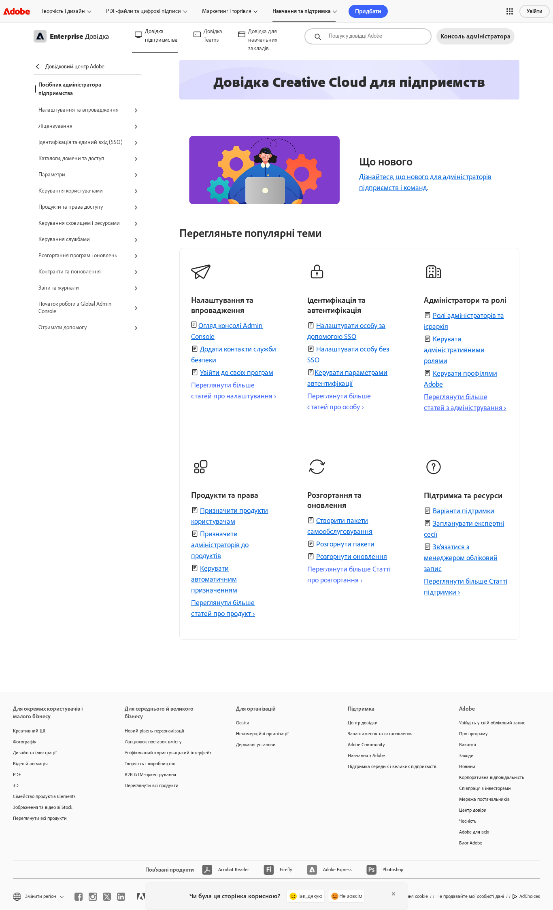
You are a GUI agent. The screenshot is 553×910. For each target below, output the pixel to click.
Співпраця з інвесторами (485, 788)
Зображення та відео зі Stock (42, 807)
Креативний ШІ (29, 731)
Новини (467, 766)
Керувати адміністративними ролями (454, 349)
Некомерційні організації (262, 733)
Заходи (466, 755)
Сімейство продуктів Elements (44, 796)
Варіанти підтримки (463, 510)
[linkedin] (121, 897)
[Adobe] (16, 11)
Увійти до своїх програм (236, 372)
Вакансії (467, 744)
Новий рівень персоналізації (154, 731)
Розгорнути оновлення (351, 556)
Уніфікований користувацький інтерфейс (168, 753)
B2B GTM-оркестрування (150, 774)
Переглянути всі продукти (40, 818)
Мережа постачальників (484, 799)
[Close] (393, 893)
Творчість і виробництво (150, 763)
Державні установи (256, 744)
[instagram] (93, 897)
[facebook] (78, 897)
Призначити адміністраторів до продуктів (220, 544)
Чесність (467, 821)
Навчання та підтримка (301, 11)
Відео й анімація (30, 763)
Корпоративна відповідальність (491, 777)
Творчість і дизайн (63, 11)
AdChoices (529, 896)
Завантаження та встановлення (380, 733)
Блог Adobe (470, 843)
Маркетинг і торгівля (226, 11)
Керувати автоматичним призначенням (214, 579)
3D (16, 785)
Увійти (534, 11)
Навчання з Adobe (366, 755)
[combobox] (368, 36)
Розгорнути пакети (345, 544)
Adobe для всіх (474, 832)
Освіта (242, 723)
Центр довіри (473, 810)
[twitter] (107, 897)
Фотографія (24, 742)
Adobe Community (366, 744)
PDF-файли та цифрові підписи (143, 11)
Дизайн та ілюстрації (35, 753)
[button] (509, 11)
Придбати (368, 11)
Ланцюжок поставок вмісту (153, 742)
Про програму (473, 733)
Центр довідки (363, 723)
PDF (17, 774)
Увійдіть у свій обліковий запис (492, 723)
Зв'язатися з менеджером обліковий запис (461, 557)
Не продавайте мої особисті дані (470, 896)
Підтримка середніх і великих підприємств (391, 766)
